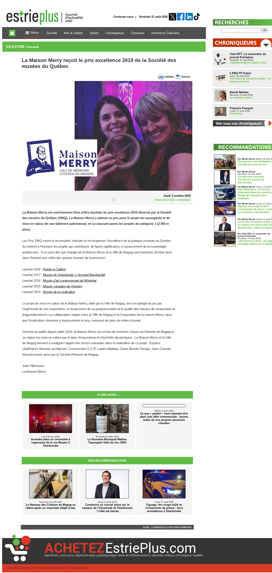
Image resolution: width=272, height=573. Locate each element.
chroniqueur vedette (189, 555)
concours (66, 555)
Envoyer (186, 76)
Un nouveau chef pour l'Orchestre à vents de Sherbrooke (251, 179)
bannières (51, 555)
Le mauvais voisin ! (241, 97)
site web (157, 555)
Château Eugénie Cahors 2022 (248, 62)
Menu (35, 32)
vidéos (169, 555)
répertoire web (85, 555)
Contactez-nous (123, 16)
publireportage (106, 555)
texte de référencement (134, 555)
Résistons (236, 113)
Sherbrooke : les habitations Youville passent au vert (255, 163)
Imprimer (169, 76)
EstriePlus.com (27, 568)
